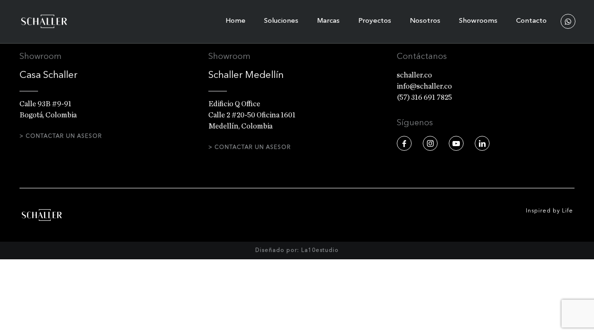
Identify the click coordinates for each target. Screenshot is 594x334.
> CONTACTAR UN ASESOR (60, 136)
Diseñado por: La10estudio (297, 250)
